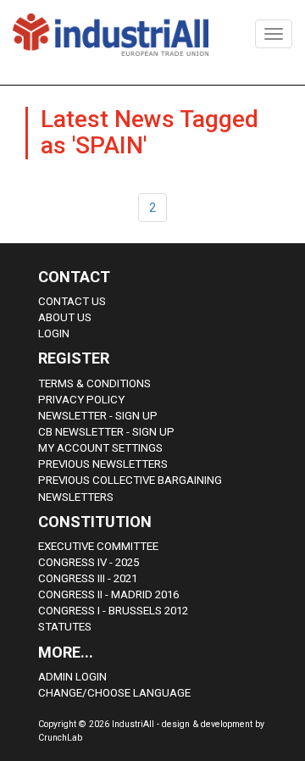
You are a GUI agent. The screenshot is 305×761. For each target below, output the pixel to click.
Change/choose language (114, 692)
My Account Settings (100, 448)
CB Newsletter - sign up (106, 431)
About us (65, 317)
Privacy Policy (81, 399)
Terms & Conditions (94, 383)
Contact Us (72, 301)
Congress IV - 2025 (88, 562)
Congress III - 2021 (87, 578)
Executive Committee (98, 546)
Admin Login (72, 676)
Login (53, 333)
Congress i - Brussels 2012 (113, 610)
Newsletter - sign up (98, 415)
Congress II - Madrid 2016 (108, 594)
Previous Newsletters (103, 464)
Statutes (65, 626)
